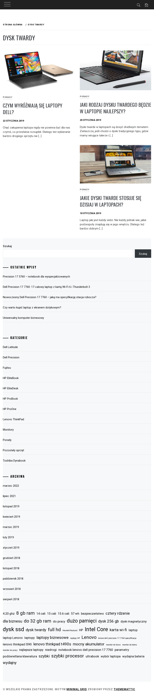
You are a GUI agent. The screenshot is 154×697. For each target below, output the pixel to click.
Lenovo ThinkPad (13, 419)
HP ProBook (10, 398)
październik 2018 (13, 578)
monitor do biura (113, 645)
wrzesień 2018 (12, 589)
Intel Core (96, 629)
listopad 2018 (11, 568)
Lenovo (89, 637)
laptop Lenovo (13, 638)
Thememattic (124, 689)
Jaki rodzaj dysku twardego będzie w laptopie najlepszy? (115, 108)
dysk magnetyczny (134, 621)
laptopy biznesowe (52, 637)
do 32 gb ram (37, 621)
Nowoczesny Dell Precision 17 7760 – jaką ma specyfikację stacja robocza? (49, 297)
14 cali (40, 613)
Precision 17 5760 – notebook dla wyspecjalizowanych (36, 276)
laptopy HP (75, 638)
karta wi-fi (118, 630)
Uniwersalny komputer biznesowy (23, 318)
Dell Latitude (10, 347)
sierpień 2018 (11, 599)
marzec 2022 (11, 485)
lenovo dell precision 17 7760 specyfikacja (117, 638)
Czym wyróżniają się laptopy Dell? (32, 109)
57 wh (75, 613)
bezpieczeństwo (92, 613)
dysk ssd (13, 629)
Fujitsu (7, 367)
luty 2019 (8, 537)
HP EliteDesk (10, 388)
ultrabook (92, 656)
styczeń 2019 (11, 547)
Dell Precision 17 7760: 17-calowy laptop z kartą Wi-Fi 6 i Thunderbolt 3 (46, 287)
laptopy (29, 638)
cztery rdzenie (118, 613)
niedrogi (51, 650)
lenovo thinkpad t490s (52, 644)
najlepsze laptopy (31, 650)
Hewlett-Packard (70, 630)
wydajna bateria (133, 656)
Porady (84, 96)
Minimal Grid (76, 689)
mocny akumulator (88, 644)
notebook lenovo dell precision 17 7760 (85, 650)
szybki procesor (67, 656)
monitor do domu (129, 645)
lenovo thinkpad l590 (17, 644)
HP (81, 630)
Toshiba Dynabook (14, 460)
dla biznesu (12, 621)
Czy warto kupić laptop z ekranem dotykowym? (32, 307)
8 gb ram (25, 613)
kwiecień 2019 (11, 516)
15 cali (51, 613)
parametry (122, 650)
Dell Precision (11, 357)
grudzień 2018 (11, 558)
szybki (44, 656)
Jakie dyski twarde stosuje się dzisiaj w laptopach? (110, 201)
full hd (54, 629)
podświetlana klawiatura (20, 656)
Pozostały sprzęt (13, 450)
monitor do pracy (10, 650)
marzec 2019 (11, 527)
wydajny (10, 662)
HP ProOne (9, 409)
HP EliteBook (11, 378)
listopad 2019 (11, 506)
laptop (133, 630)
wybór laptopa (111, 656)
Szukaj (7, 246)
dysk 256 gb (108, 621)
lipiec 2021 (9, 496)
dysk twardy (36, 630)
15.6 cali (63, 613)
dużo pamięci (82, 621)
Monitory (8, 429)
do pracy (59, 621)
